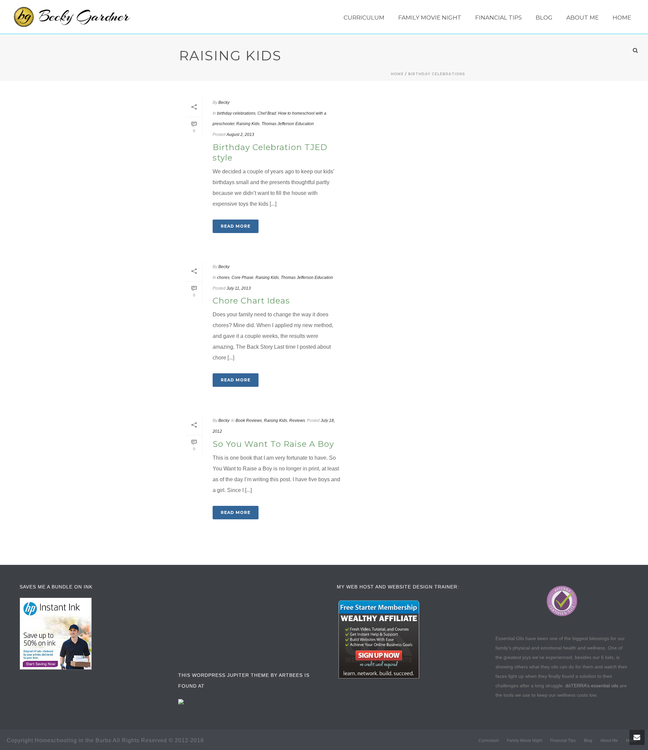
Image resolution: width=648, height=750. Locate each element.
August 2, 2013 (240, 134)
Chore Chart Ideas (251, 301)
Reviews (297, 420)
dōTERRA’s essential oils (591, 685)
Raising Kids (248, 123)
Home (622, 17)
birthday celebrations (436, 74)
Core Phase (242, 277)
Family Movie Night (429, 17)
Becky (224, 102)
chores (223, 277)
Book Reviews (249, 420)
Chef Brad (267, 113)
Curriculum (364, 17)
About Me (582, 17)
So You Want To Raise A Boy (273, 444)
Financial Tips (498, 17)
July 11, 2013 (238, 288)
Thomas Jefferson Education (288, 123)
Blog (544, 17)
